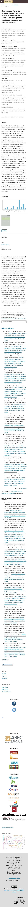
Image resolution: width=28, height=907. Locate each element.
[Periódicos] (14, 768)
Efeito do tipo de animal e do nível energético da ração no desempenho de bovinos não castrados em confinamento (15, 335)
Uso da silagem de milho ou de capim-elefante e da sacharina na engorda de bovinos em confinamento (14, 575)
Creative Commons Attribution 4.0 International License (14, 890)
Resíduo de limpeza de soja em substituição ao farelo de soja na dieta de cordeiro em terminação (15, 551)
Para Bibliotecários (6, 691)
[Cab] (14, 784)
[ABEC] (14, 742)
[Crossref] (14, 806)
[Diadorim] (14, 759)
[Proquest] (14, 786)
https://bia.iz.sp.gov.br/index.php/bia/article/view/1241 (13, 318)
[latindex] (14, 754)
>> (8, 660)
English (4, 673)
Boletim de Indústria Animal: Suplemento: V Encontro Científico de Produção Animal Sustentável (15, 453)
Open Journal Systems (7, 827)
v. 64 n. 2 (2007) (14, 5)
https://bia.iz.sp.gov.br (14, 878)
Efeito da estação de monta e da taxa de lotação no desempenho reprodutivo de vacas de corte (15, 561)
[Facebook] (14, 703)
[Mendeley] (14, 812)
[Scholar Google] (14, 791)
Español (4, 676)
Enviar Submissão (7, 664)
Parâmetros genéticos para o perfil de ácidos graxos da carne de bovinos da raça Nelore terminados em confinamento (15, 447)
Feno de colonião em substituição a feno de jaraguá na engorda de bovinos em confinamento (15, 348)
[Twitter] (14, 710)
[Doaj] (14, 795)
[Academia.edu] (14, 815)
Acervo (7, 5)
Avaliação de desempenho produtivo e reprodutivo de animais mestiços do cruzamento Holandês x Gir (14, 406)
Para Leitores (5, 687)
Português (4, 678)
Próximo (23, 488)
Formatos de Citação (7, 321)
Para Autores (5, 689)
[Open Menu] (1, 1)
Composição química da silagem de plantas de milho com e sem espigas (14, 619)
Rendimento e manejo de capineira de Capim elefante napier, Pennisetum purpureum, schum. (14, 589)
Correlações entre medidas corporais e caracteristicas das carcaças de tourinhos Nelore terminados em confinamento (14, 427)
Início (2, 5)
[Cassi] (14, 764)
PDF (5, 230)
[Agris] (14, 779)
